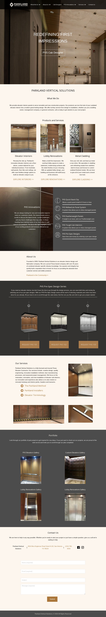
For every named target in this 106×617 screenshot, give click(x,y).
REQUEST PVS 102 (59, 344)
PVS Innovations (69, 4)
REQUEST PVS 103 (88, 344)
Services (81, 4)
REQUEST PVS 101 (29, 344)
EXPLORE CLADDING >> (82, 179)
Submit (52, 599)
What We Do (34, 4)
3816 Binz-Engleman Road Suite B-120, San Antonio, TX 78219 (45, 547)
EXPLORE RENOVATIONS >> (53, 179)
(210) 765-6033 (68, 547)
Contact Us (91, 4)
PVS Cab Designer (53, 52)
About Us (46, 4)
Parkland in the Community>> (37, 275)
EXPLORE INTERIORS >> (23, 179)
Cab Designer (57, 4)
